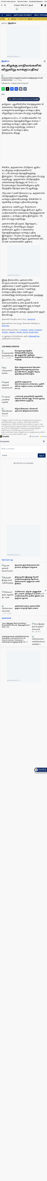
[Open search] (5, 5)
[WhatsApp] (3, 89)
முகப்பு (8, 15)
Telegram (12, 332)
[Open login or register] (45, 5)
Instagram (38, 330)
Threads (19, 332)
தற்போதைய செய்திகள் (23, 15)
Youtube (5, 332)
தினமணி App (34, 336)
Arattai (25, 332)
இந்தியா (5, 61)
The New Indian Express (8, 1)
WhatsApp (5, 326)
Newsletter (31, 319)
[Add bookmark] (45, 61)
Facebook (24, 330)
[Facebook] (12, 89)
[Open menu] (1, 5)
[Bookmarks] (42, 5)
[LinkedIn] (16, 89)
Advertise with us (13, 56)
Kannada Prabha (22, 1)
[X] (7, 89)
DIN (2, 94)
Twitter (31, 330)
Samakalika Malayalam (36, 1)
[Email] (20, 89)
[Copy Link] (25, 89)
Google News (33, 332)
